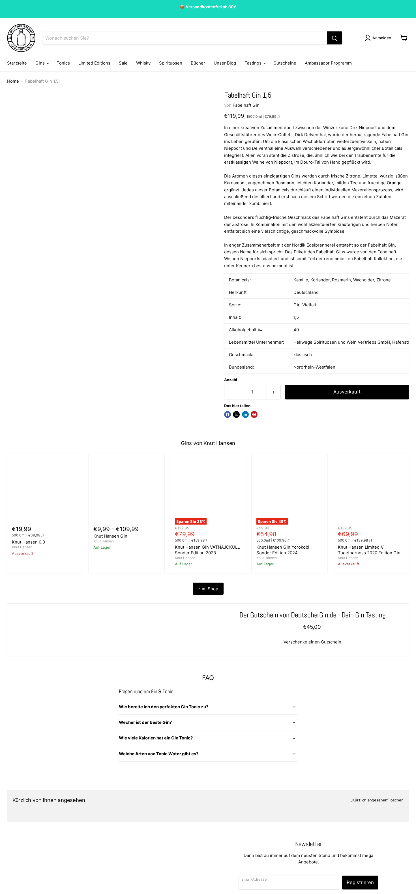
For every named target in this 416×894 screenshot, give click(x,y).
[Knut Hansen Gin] (126, 492)
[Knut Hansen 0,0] (45, 492)
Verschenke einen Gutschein (312, 642)
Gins (40, 63)
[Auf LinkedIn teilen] (245, 414)
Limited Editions (94, 63)
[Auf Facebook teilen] (227, 414)
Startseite (17, 63)
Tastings (254, 63)
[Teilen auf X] (236, 414)
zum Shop (208, 588)
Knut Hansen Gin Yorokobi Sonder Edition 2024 (282, 549)
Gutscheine (284, 63)
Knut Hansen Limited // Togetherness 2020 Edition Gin (369, 549)
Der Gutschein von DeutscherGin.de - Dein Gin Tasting (312, 615)
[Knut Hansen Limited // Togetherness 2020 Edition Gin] (371, 492)
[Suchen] (334, 37)
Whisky (143, 63)
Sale (123, 63)
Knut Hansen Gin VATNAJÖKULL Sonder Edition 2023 (207, 549)
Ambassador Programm (328, 63)
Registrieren (360, 882)
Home (13, 81)
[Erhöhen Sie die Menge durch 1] (274, 392)
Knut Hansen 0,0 (28, 542)
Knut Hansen (22, 547)
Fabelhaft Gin (246, 105)
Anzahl (230, 380)
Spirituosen (170, 63)
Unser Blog (225, 63)
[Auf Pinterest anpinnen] (254, 414)
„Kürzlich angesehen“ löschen (377, 800)
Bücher (198, 63)
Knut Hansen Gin (110, 536)
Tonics (63, 63)
